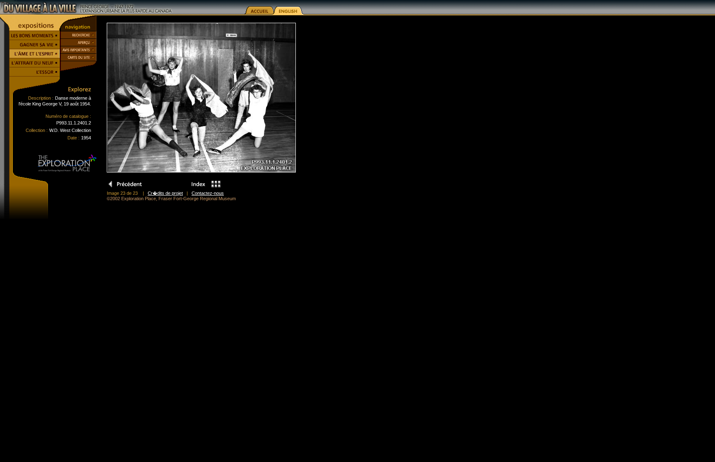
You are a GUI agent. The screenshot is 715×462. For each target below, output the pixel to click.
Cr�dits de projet (165, 193)
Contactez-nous (208, 193)
